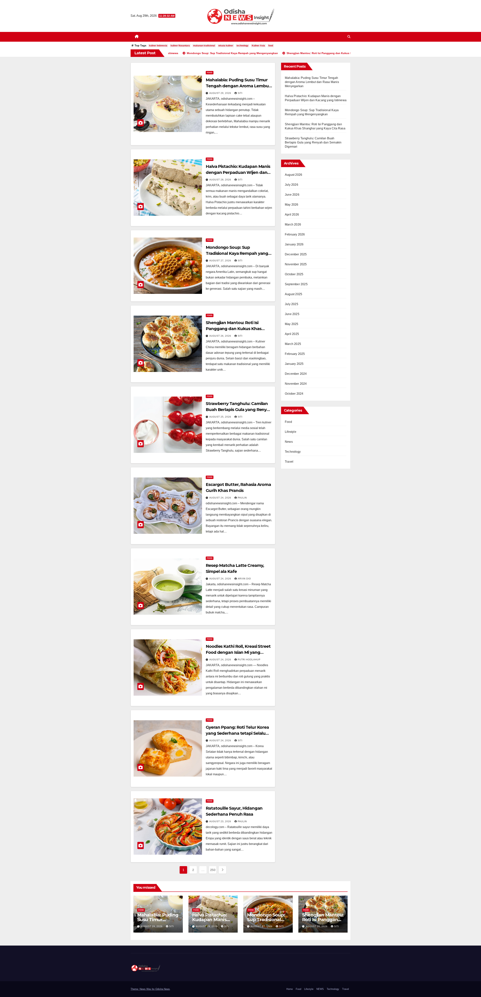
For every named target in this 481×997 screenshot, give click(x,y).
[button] (348, 36)
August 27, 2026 (220, 260)
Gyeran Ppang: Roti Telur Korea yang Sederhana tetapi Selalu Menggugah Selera (237, 733)
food (270, 45)
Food (209, 73)
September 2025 (296, 284)
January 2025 (294, 363)
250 (213, 870)
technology (242, 45)
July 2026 (291, 184)
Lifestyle (290, 431)
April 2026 (292, 214)
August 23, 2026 (220, 821)
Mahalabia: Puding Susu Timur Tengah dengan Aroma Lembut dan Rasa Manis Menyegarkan (238, 85)
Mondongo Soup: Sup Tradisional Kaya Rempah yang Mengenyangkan (237, 253)
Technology (293, 451)
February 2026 (295, 234)
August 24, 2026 (220, 497)
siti (240, 93)
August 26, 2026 (220, 336)
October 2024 (294, 393)
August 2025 (293, 294)
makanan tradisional (204, 45)
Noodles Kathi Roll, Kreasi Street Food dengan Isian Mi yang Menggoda (238, 652)
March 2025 (293, 343)
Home (289, 989)
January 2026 (294, 244)
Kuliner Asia (258, 45)
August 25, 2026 (220, 417)
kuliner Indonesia (158, 45)
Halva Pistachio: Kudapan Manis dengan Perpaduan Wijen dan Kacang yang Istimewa (238, 172)
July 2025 (291, 304)
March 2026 (293, 224)
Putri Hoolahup (249, 659)
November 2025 (296, 264)
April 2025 (292, 334)
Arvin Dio (244, 578)
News (289, 441)
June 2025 (292, 314)
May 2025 (291, 324)
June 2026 (292, 194)
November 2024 (296, 383)
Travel (289, 461)
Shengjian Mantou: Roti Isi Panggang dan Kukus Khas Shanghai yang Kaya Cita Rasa (236, 328)
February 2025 (295, 353)
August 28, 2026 (220, 179)
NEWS (320, 989)
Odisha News (162, 989)
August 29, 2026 (220, 93)
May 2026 (291, 204)
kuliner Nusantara (180, 45)
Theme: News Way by (143, 989)
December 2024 (296, 373)
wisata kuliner (225, 45)
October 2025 (294, 274)
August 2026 (293, 174)
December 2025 (296, 254)
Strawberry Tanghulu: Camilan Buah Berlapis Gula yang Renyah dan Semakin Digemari (239, 409)
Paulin (242, 497)
